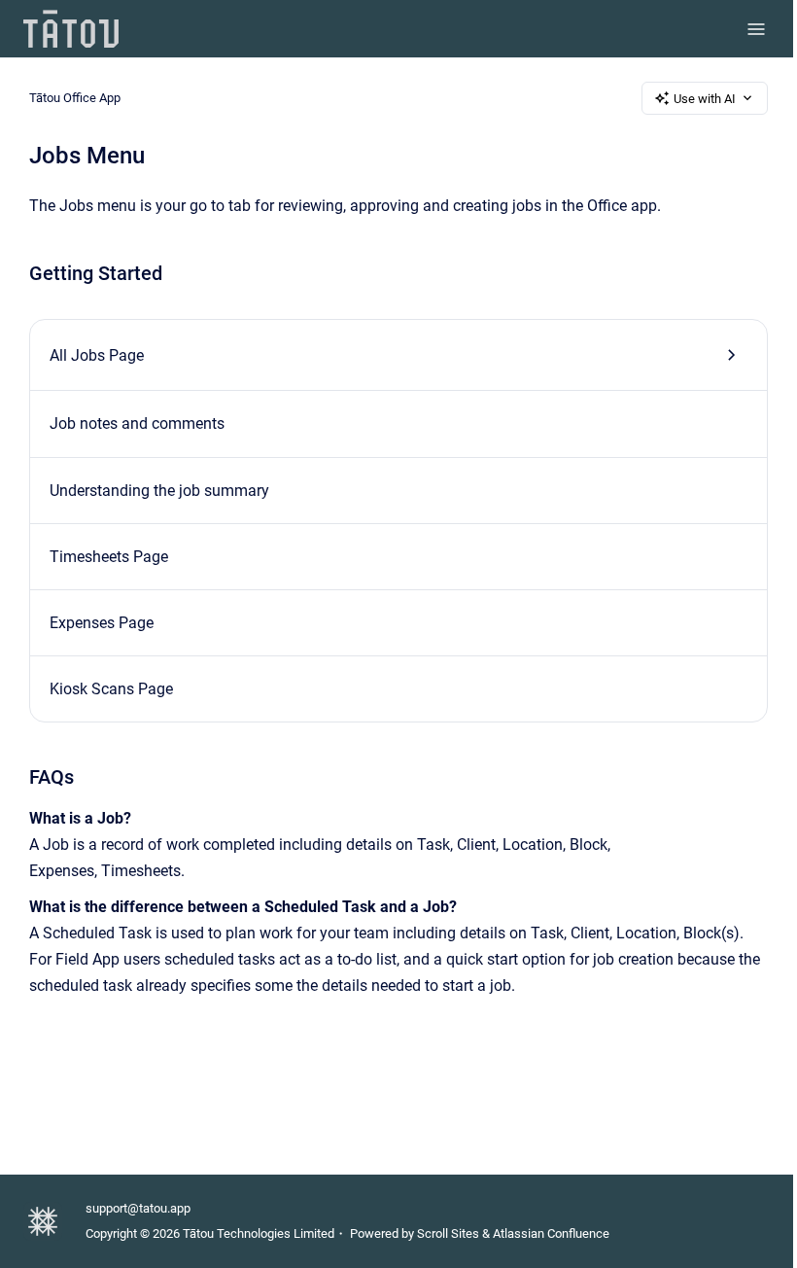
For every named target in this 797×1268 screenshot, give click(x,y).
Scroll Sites (448, 1233)
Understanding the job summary (159, 490)
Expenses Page (102, 623)
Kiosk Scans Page (111, 689)
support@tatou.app (138, 1208)
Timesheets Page (109, 556)
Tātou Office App (75, 97)
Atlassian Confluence (551, 1233)
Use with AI (705, 98)
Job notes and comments (137, 423)
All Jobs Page (97, 355)
